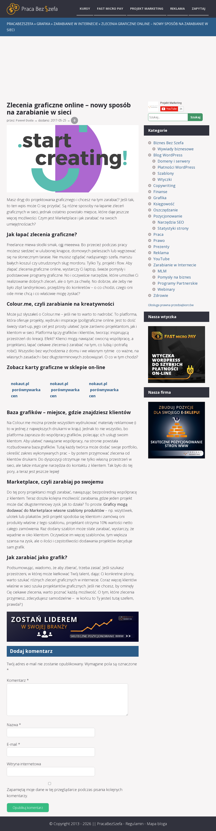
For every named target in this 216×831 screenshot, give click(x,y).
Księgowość (163, 203)
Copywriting (164, 185)
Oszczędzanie (165, 209)
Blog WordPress (167, 154)
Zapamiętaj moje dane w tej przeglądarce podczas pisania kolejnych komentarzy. (64, 792)
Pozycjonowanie (167, 216)
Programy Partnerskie (178, 283)
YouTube (161, 258)
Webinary (166, 289)
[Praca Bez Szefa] (32, 9)
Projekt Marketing (146, 8)
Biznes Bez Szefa (168, 142)
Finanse (160, 191)
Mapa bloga (157, 823)
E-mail (13, 744)
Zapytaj (198, 8)
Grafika (159, 197)
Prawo (159, 240)
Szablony (166, 173)
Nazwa (14, 724)
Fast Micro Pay (110, 8)
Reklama (177, 8)
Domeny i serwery (174, 161)
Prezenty (161, 246)
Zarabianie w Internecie (174, 264)
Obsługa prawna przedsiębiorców (171, 305)
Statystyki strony (173, 228)
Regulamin (134, 823)
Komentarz (18, 680)
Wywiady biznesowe (176, 148)
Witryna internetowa (24, 763)
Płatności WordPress (176, 167)
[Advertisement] (108, 67)
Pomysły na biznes (174, 277)
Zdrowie (160, 295)
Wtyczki (165, 179)
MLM (162, 270)
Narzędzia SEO (171, 222)
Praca (158, 234)
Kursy (85, 8)
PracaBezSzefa (109, 823)
